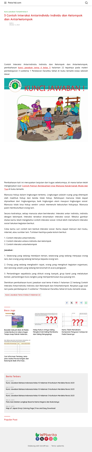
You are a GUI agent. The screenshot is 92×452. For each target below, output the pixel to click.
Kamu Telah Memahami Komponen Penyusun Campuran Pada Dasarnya (75, 332)
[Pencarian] (86, 3)
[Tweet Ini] (71, 303)
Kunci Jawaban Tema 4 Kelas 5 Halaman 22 (22, 295)
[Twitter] (42, 439)
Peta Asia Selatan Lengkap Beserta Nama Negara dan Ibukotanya (32, 402)
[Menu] (5, 3)
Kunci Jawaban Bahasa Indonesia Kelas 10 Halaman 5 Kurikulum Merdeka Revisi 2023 (40, 389)
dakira (11, 23)
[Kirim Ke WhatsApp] (86, 303)
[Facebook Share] (67, 303)
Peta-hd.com (14, 2)
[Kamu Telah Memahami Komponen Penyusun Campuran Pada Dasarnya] (75, 320)
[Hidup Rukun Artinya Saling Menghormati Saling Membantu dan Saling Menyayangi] (46, 320)
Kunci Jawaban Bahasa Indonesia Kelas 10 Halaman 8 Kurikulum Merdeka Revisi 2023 (40, 383)
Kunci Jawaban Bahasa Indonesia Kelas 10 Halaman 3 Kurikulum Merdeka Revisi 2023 (40, 395)
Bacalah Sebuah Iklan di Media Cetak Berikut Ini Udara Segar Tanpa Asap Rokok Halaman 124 (16, 332)
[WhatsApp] (55, 439)
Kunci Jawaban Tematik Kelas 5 (16, 12)
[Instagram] (51, 439)
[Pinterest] (46, 439)
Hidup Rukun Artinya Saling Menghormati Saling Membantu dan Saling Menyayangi (45, 332)
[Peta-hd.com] (46, 435)
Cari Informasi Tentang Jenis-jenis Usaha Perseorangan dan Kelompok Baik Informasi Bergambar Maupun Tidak (16, 358)
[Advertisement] (46, 43)
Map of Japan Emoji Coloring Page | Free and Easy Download (30, 408)
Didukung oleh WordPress (38, 446)
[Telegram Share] (81, 303)
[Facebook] (37, 439)
